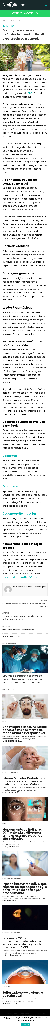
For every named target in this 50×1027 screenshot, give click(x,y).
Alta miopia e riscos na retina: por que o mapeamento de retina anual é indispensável (24, 730)
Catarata (9, 456)
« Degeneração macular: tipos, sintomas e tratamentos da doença (22, 617)
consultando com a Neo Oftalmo (20, 577)
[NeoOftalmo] (13, 4)
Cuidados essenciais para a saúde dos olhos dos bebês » (25, 605)
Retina (5, 721)
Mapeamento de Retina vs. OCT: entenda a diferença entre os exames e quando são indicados (22, 834)
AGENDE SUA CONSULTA (25, 13)
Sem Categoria (14, 21)
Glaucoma (10, 486)
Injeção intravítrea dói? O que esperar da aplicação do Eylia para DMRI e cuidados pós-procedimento (24, 888)
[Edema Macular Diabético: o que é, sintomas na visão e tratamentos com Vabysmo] (25, 758)
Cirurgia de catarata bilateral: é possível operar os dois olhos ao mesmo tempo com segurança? (22, 679)
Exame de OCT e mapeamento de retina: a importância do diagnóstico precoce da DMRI (23, 942)
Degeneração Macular (11, 878)
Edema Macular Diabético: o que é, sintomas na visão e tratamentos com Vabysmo (23, 781)
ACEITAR (25, 1024)
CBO (30, 93)
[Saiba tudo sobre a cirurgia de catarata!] (25, 972)
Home (4, 21)
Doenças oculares (10, 773)
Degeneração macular (19, 514)
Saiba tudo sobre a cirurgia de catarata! (22, 994)
